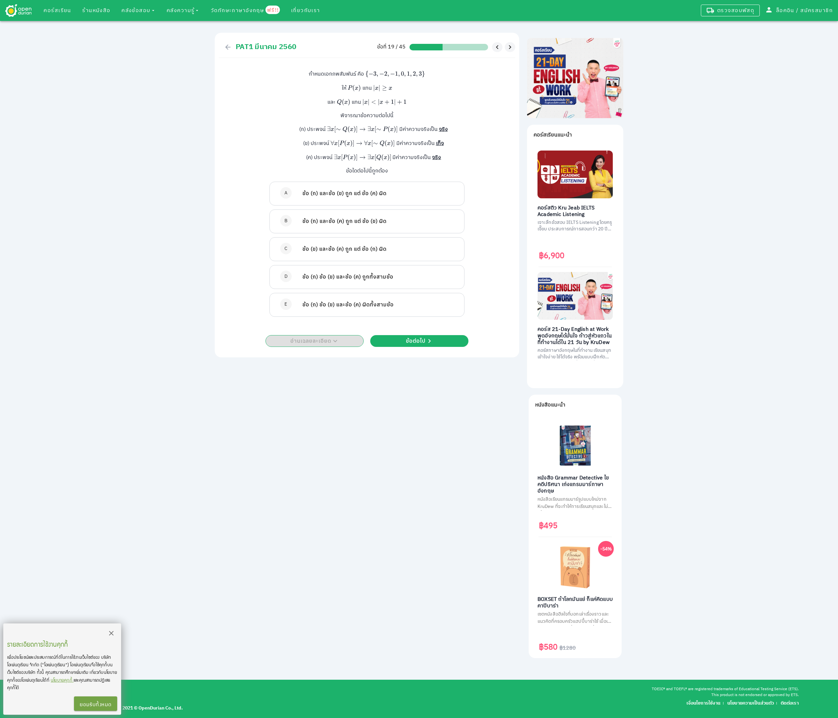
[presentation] (395, 74)
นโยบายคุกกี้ (62, 679)
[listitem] (367, 194)
